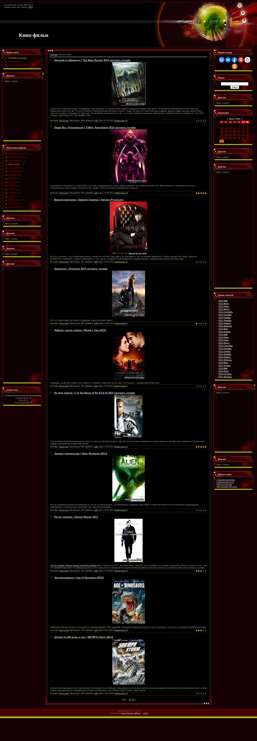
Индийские (13, 203)
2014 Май (222, 368)
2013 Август (224, 343)
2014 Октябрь (225, 374)
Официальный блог (226, 480)
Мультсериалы (15, 207)
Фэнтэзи (12, 182)
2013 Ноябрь (224, 351)
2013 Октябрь (225, 348)
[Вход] (244, 20)
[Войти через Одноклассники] (234, 66)
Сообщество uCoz (225, 482)
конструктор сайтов (130, 713)
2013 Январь (224, 323)
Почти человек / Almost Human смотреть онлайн (73, 565)
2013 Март (223, 329)
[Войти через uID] (221, 60)
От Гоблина (13, 171)
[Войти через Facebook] (234, 60)
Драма (11, 196)
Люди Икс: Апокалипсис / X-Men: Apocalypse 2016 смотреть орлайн (95, 127)
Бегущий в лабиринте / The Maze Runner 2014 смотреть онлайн (92, 60)
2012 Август (224, 309)
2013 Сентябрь (225, 346)
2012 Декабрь (224, 320)
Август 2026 (234, 119)
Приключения (14, 160)
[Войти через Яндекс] (241, 60)
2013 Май (222, 334)
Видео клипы (14, 200)
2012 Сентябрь (225, 312)
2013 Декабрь (224, 354)
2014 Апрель (224, 365)
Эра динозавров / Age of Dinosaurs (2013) (79, 577)
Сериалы (12, 193)
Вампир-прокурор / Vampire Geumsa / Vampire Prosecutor (89, 199)
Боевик (11, 185)
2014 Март (223, 363)
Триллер (12, 178)
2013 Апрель (224, 332)
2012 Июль (223, 306)
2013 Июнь (223, 337)
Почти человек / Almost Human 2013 (76, 517)
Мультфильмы (15, 157)
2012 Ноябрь (224, 317)
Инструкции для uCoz (227, 486)
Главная (53, 54)
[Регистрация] (243, 13)
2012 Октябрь (225, 315)
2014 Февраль (225, 360)
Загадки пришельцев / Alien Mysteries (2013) (80, 453)
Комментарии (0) (121, 121)
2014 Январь (224, 357)
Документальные (16, 153)
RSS (31, 7)
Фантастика (14, 164)
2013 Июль (223, 340)
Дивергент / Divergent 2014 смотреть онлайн (81, 268)
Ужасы (11, 189)
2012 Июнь (223, 303)
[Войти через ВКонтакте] (228, 60)
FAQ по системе (224, 484)
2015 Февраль (225, 377)
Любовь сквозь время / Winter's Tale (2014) (80, 330)
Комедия (12, 175)
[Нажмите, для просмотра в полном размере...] (128, 203)
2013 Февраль (225, 326)
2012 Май (222, 301)
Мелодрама (14, 168)
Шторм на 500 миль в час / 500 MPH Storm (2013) (83, 637)
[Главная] (240, 6)
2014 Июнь (223, 371)
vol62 (96, 121)
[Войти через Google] (247, 60)
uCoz (145, 713)
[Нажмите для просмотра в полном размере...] (128, 130)
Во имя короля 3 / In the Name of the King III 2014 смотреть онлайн (94, 392)
